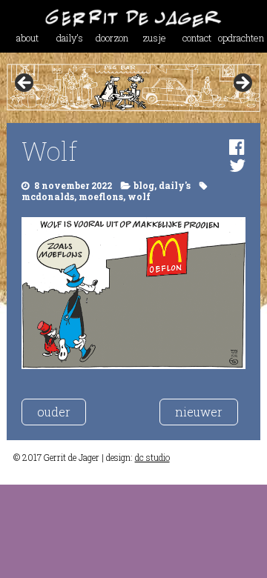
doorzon (112, 38)
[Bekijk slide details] (133, 88)
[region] (133, 88)
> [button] (242, 84)
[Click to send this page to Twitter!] (237, 165)
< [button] (25, 84)
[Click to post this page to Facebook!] (237, 147)
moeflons (101, 196)
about (27, 38)
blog (144, 185)
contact (196, 38)
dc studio (152, 457)
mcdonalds (48, 196)
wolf (139, 196)
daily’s (69, 38)
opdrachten (239, 38)
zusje (154, 38)
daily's (175, 185)
